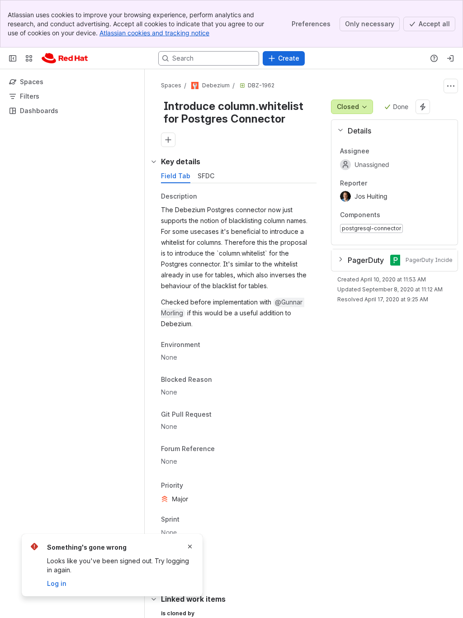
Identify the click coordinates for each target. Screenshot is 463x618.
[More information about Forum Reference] (223, 449)
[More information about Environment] (209, 345)
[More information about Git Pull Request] (220, 414)
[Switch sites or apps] (29, 58)
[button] (391, 130)
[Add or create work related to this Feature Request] (168, 140)
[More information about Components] (389, 215)
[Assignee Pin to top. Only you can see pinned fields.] (376, 151)
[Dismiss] (189, 546)
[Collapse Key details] (153, 161)
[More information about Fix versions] (207, 553)
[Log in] (450, 58)
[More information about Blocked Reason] (221, 380)
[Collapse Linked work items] (153, 599)
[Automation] (423, 107)
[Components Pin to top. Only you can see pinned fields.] (400, 215)
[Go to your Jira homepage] (65, 58)
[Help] (434, 58)
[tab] (175, 176)
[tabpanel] (239, 382)
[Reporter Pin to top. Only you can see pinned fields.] (374, 183)
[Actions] (451, 86)
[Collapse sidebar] (12, 58)
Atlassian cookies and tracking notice (154, 33)
